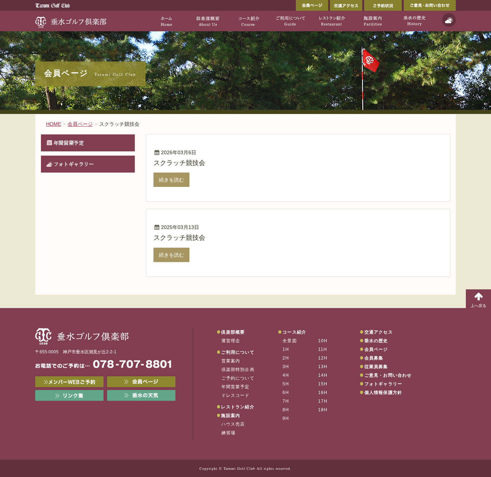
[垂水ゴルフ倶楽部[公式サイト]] (71, 21)
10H (323, 340)
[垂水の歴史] (414, 21)
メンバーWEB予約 (69, 381)
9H (286, 418)
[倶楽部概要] (207, 21)
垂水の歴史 (376, 340)
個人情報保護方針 (383, 392)
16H (323, 392)
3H (286, 366)
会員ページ (312, 5)
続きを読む (171, 180)
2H (286, 358)
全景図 (290, 340)
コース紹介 (294, 332)
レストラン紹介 (237, 406)
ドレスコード (235, 395)
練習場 (228, 432)
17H (323, 401)
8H (286, 409)
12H (323, 358)
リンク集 (69, 395)
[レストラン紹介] (331, 21)
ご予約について (237, 378)
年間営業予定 (69, 142)
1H (286, 349)
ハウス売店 (233, 424)
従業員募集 (376, 366)
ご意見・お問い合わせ (430, 5)
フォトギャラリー (74, 164)
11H (322, 349)
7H (286, 401)
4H (286, 375)
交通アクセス (346, 5)
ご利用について (237, 352)
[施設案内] (373, 21)
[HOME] (166, 21)
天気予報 (449, 20)
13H (323, 366)
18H (323, 409)
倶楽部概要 (233, 332)
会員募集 (374, 358)
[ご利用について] (290, 21)
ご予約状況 (383, 5)
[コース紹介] (249, 21)
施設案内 (230, 415)
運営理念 (230, 340)
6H (286, 392)
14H (323, 375)
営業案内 (230, 360)
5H (286, 383)
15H (323, 383)
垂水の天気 (141, 395)
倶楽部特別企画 (237, 369)
